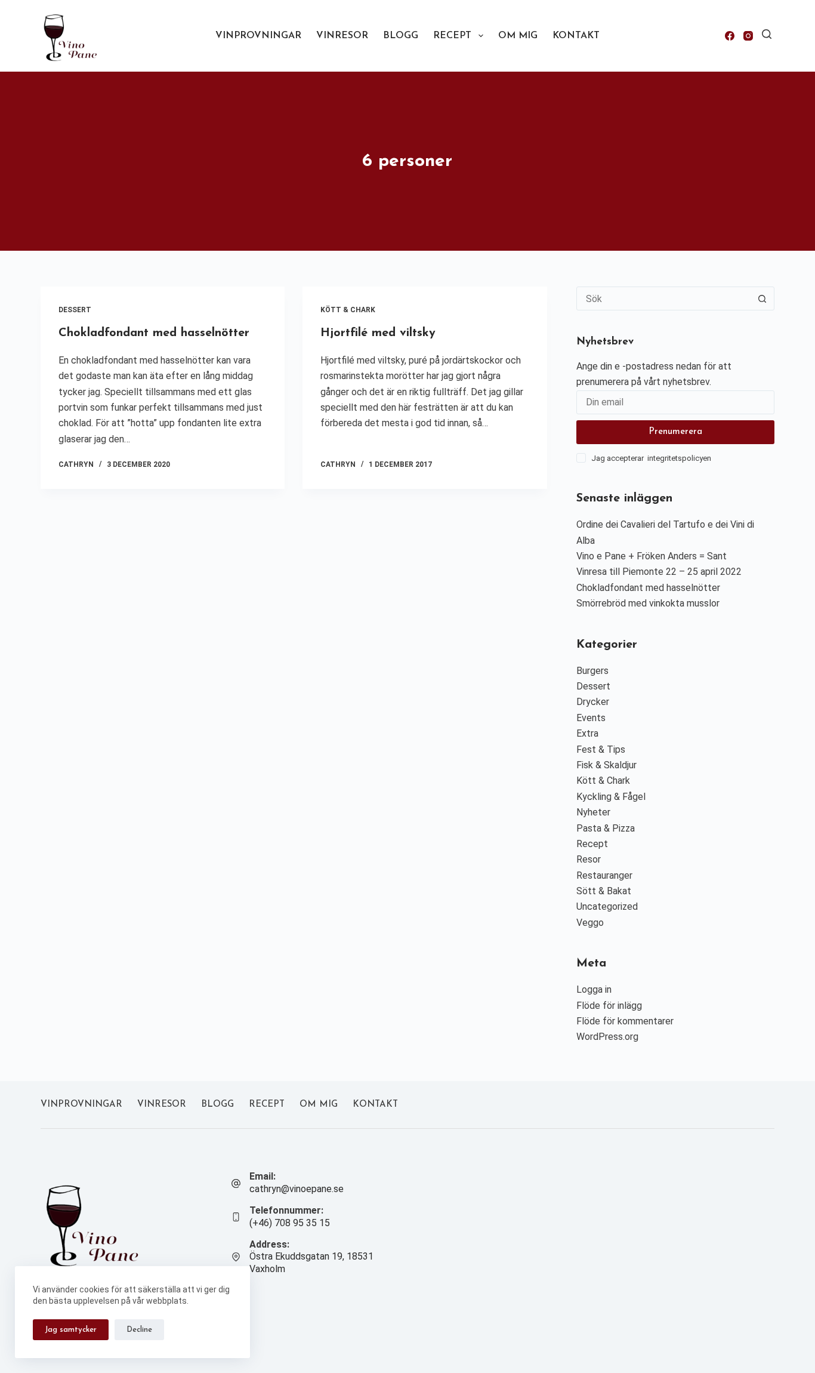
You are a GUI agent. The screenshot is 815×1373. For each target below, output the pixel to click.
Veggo (590, 922)
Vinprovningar (258, 36)
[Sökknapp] (762, 298)
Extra (587, 733)
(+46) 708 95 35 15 (289, 1223)
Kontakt (576, 36)
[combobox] (664, 298)
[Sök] (766, 34)
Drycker (592, 701)
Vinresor (342, 36)
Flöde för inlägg (609, 1005)
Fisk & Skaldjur (606, 765)
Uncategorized (607, 906)
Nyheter (593, 812)
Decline (139, 1330)
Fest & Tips (600, 749)
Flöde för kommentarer (625, 1021)
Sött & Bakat (603, 891)
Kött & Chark (347, 310)
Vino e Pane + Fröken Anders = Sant (651, 556)
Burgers (592, 670)
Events (591, 718)
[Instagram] (748, 36)
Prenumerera (675, 431)
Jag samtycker (71, 1330)
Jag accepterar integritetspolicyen (651, 458)
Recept (452, 36)
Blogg (400, 36)
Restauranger (604, 875)
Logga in (594, 989)
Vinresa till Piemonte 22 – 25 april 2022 (659, 571)
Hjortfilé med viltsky (378, 333)
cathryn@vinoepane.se (296, 1189)
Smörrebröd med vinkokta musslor (648, 603)
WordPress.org (607, 1036)
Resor (588, 859)
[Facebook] (729, 36)
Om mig (518, 36)
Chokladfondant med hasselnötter (153, 333)
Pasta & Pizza (605, 828)
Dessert (74, 310)
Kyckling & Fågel (611, 796)
